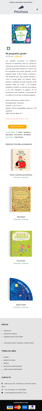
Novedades (27, 134)
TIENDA (6, 357)
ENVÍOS (6, 363)
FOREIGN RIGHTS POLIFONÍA (13, 337)
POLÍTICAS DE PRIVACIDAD (13, 366)
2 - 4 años (19, 132)
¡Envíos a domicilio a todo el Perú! (21, 2)
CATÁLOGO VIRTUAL (10, 334)
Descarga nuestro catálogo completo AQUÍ (19, 343)
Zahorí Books (19, 137)
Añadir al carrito (17, 126)
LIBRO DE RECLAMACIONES (13, 369)
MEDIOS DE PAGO (9, 360)
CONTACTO (7, 331)
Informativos (18, 134)
